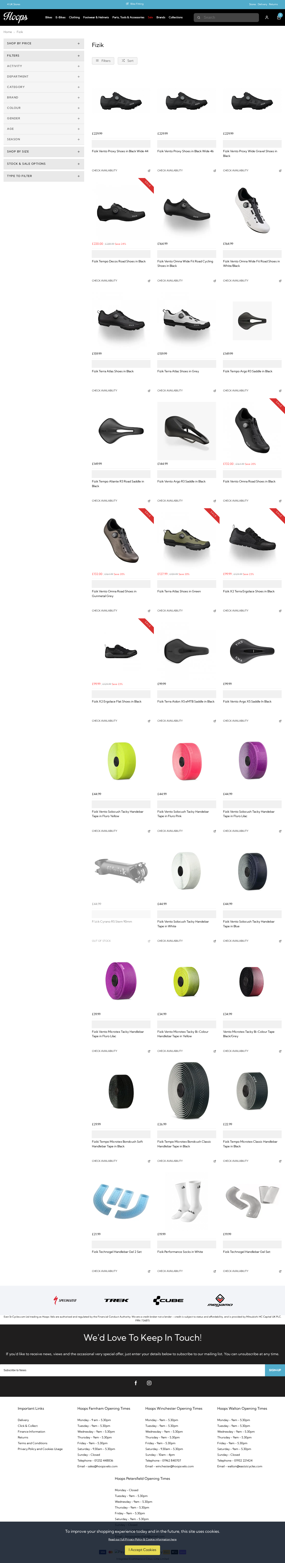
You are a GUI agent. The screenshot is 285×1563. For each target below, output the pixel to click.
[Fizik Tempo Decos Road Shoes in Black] (121, 211)
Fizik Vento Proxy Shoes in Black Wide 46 (185, 151)
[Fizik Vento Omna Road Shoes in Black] (252, 431)
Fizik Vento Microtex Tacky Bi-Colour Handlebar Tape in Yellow (182, 1034)
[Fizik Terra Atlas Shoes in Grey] (186, 321)
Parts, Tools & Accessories (128, 17)
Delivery (262, 4)
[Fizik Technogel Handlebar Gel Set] (252, 1201)
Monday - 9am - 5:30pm (233, 1420)
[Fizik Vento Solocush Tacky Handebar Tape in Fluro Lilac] (252, 761)
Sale (150, 17)
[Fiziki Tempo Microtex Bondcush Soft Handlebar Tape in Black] (121, 1091)
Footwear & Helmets (96, 17)
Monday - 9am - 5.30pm (161, 1420)
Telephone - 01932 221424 (234, 1460)
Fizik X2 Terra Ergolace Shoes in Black (249, 591)
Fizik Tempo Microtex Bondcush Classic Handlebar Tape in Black (184, 1144)
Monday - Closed (126, 1490)
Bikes (48, 17)
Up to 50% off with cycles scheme (137, 4)
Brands (161, 17)
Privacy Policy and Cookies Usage (40, 1449)
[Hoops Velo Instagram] (149, 1383)
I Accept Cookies (142, 1550)
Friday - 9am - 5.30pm (92, 1443)
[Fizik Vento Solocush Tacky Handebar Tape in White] (186, 871)
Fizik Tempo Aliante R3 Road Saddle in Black (118, 484)
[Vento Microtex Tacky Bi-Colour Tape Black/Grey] (252, 981)
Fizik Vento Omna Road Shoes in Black (249, 481)
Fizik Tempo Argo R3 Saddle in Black (247, 371)
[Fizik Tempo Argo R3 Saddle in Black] (252, 321)
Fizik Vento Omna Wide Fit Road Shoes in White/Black (251, 264)
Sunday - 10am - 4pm (160, 1455)
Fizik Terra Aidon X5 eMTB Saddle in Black (185, 701)
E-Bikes (60, 17)
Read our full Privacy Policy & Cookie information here (142, 1539)
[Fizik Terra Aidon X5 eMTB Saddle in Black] (186, 651)
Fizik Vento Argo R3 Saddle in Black (181, 481)
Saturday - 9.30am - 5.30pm (96, 1449)
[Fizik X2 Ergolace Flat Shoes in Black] (121, 651)
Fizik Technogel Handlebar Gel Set (246, 1252)
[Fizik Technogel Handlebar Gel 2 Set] (121, 1201)
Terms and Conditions (32, 1443)
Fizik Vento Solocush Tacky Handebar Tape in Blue (249, 924)
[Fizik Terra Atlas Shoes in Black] (121, 321)
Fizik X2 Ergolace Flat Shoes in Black (116, 701)
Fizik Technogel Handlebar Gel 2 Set (117, 1252)
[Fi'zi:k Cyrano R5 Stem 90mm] (121, 871)
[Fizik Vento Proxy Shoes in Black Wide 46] (186, 101)
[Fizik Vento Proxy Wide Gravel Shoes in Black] (252, 101)
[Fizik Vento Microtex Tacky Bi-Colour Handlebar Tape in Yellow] (186, 981)
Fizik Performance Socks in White (180, 1252)
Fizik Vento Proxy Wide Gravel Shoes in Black (250, 154)
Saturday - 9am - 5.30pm (234, 1449)
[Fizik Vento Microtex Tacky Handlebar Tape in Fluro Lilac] (121, 981)
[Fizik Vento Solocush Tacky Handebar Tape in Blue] (252, 871)
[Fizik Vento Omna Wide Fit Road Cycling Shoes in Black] (186, 211)
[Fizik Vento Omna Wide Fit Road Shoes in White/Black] (252, 211)
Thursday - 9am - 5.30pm (94, 1437)
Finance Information (31, 1431)
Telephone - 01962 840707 (163, 1460)
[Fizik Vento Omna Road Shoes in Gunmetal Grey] (121, 541)
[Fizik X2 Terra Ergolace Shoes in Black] (252, 541)
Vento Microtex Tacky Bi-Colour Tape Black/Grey (249, 1034)
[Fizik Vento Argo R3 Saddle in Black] (186, 431)
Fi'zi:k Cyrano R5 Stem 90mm (112, 921)
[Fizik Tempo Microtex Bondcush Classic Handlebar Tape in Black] (186, 1091)
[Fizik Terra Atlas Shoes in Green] (186, 541)
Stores (252, 4)
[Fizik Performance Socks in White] (186, 1201)
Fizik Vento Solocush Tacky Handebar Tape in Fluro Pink (183, 814)
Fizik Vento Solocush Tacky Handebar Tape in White (183, 924)
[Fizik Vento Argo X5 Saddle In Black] (252, 651)
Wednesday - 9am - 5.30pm (96, 1431)
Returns (273, 4)
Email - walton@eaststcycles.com (239, 1466)
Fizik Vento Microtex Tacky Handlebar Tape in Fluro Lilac (118, 1034)
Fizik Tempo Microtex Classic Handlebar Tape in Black (250, 1144)
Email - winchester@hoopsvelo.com (169, 1466)
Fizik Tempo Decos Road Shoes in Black (119, 261)
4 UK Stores (13, 4)
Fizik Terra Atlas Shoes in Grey (178, 371)
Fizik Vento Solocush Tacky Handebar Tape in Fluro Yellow (117, 814)
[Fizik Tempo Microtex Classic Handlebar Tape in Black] (252, 1091)
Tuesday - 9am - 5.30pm (93, 1426)
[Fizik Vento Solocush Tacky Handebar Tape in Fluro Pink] (186, 761)
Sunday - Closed (88, 1455)
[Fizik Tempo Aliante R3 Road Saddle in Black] (121, 431)
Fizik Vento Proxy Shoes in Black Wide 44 (120, 151)
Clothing (74, 17)
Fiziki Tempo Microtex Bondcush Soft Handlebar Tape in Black (117, 1144)
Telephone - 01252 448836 (95, 1460)
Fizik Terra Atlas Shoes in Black (113, 371)
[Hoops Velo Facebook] (136, 1383)
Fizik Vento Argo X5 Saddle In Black (247, 701)
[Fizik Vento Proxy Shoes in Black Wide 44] (121, 101)
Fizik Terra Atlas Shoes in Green (179, 591)
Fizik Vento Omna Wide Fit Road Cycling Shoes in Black (185, 264)
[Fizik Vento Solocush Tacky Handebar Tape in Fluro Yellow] (121, 761)
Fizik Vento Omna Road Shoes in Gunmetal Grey (114, 594)
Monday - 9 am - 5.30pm (94, 1420)
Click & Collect (28, 1426)
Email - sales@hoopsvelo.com (97, 1466)
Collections (176, 17)
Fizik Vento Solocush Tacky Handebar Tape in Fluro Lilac (249, 814)
